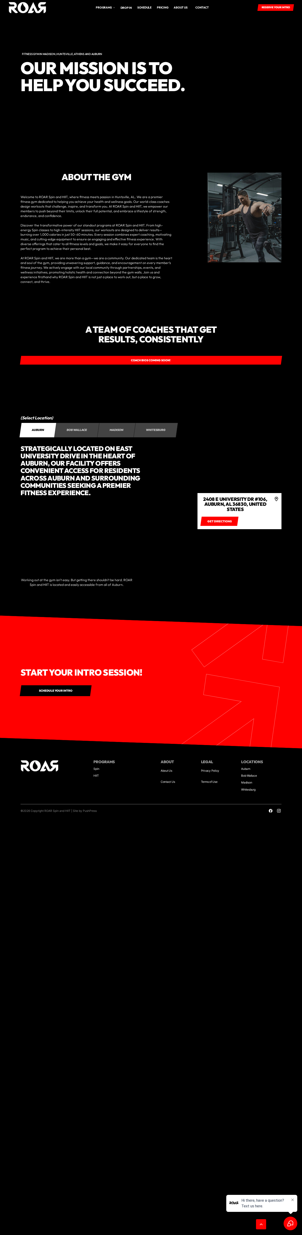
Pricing (162, 7)
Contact (202, 7)
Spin (96, 769)
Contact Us (168, 782)
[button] (105, 7)
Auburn (245, 769)
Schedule (144, 7)
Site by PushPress (85, 811)
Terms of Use (209, 782)
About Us (166, 770)
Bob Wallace (249, 775)
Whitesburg (248, 789)
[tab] (38, 430)
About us (180, 7)
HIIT (96, 775)
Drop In (126, 7)
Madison (246, 782)
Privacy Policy (210, 770)
